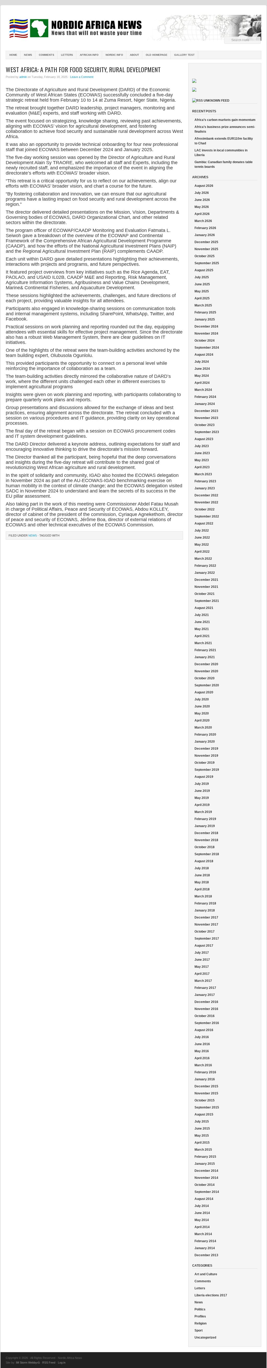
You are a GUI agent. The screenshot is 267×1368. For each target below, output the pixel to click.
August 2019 (204, 777)
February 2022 (205, 566)
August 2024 (204, 354)
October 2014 (205, 1185)
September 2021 (207, 601)
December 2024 (206, 326)
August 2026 (204, 186)
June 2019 (202, 791)
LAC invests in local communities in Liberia (221, 153)
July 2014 (202, 1206)
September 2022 (207, 516)
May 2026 (202, 207)
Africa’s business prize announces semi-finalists (225, 129)
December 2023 (206, 411)
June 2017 (202, 960)
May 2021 (202, 629)
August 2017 (204, 945)
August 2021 (204, 608)
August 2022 (204, 523)
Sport (199, 1330)
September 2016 (207, 1023)
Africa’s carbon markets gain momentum (225, 120)
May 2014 (202, 1220)
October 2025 (205, 256)
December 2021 (206, 580)
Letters (67, 54)
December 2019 (206, 748)
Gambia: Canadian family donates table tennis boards (224, 164)
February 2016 (205, 1072)
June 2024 (202, 369)
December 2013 (206, 1255)
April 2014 (202, 1227)
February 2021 (205, 650)
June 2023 (202, 453)
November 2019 (206, 755)
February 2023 (205, 481)
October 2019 (205, 763)
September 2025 (207, 263)
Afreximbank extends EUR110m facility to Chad (224, 141)
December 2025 (206, 242)
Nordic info (114, 54)
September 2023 (207, 432)
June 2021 (202, 622)
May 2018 (202, 882)
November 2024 (206, 333)
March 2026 (203, 221)
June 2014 (202, 1213)
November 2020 (206, 671)
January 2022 (205, 573)
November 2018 (206, 840)
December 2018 (206, 833)
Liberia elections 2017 (211, 1295)
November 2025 (206, 249)
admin (23, 76)
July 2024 (202, 361)
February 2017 (205, 988)
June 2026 (202, 200)
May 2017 (202, 967)
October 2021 (205, 594)
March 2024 (203, 390)
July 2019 (202, 784)
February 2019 (205, 819)
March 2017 (203, 981)
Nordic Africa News (133, 28)
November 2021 (206, 587)
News (28, 54)
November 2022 (206, 502)
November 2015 (206, 1093)
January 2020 (205, 741)
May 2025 (202, 291)
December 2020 (206, 664)
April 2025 (202, 298)
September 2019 (207, 770)
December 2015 (206, 1086)
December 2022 (206, 495)
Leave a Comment (81, 76)
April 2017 (202, 974)
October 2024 (205, 340)
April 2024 (202, 383)
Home (13, 54)
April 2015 (202, 1142)
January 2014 (205, 1248)
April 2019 (202, 805)
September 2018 (207, 854)
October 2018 (205, 847)
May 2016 (202, 1051)
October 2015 (205, 1100)
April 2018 (202, 889)
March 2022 (203, 558)
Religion (201, 1323)
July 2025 (202, 277)
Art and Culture (206, 1274)
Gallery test (184, 54)
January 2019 (205, 826)
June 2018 (202, 875)
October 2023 (205, 425)
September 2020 (207, 685)
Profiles (200, 1316)
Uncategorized (205, 1337)
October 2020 (205, 678)
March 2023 (203, 474)
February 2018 (205, 903)
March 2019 (203, 812)
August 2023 (204, 439)
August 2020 (204, 692)
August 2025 (204, 270)
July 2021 (202, 615)
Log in (61, 1362)
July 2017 (202, 952)
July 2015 (202, 1121)
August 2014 (204, 1199)
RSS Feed (48, 1362)
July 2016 (202, 1037)
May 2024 (202, 376)
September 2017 (207, 938)
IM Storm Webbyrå (28, 1362)
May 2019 (202, 798)
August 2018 (204, 861)
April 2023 (202, 467)
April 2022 (202, 551)
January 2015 (205, 1164)
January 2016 (205, 1079)
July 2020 (202, 699)
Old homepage (156, 54)
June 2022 (202, 537)
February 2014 (205, 1241)
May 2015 (202, 1135)
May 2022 (202, 544)
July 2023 (202, 446)
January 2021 (205, 657)
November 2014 (206, 1178)
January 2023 (205, 488)
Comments (46, 54)
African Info (89, 54)
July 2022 (202, 530)
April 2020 (202, 720)
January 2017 (205, 995)
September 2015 (207, 1107)
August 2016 (204, 1030)
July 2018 (202, 868)
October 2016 (205, 1016)
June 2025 (202, 284)
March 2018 (203, 896)
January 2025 (205, 319)
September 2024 (207, 347)
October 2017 (205, 931)
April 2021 (202, 636)
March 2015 (203, 1149)
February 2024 (205, 397)
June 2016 (202, 1044)
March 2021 (203, 643)
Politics (200, 1309)
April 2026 (202, 214)
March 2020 (203, 727)
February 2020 (205, 734)
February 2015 (205, 1157)
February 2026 (205, 228)
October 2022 (205, 509)
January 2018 (205, 910)
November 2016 (206, 1009)
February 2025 (205, 312)
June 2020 (202, 706)
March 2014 (203, 1234)
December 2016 (206, 1002)
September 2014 (207, 1192)
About (134, 54)
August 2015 (204, 1114)
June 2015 (202, 1128)
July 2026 (202, 193)
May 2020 (202, 713)
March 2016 (203, 1065)
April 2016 (202, 1058)
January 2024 (205, 404)
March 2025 (203, 305)
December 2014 (206, 1171)
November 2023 (206, 418)
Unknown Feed (216, 100)
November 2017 (206, 924)
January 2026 (205, 235)
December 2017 (206, 917)
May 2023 (202, 460)
